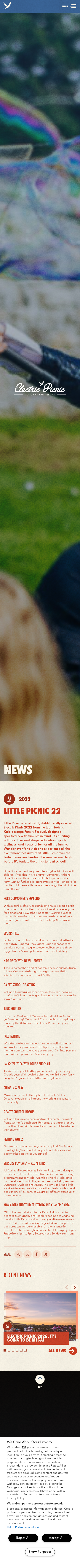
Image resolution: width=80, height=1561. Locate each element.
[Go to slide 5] (21, 1350)
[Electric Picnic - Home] (7, 6)
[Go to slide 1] (5, 1350)
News (18, 770)
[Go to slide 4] (17, 1350)
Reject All (23, 1538)
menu (68, 9)
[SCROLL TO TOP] (40, 1380)
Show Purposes (40, 1551)
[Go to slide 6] (25, 1350)
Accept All (56, 1538)
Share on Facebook (36, 1254)
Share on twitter (45, 1254)
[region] (40, 1499)
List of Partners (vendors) (23, 1527)
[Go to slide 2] (9, 1350)
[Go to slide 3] (13, 1350)
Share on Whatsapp (27, 1254)
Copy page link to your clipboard (18, 1254)
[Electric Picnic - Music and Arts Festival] (40, 388)
